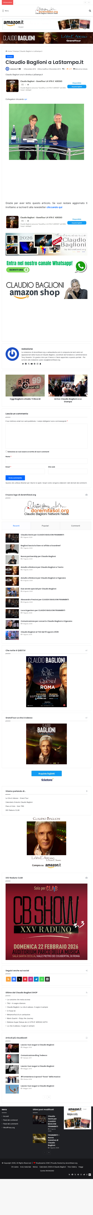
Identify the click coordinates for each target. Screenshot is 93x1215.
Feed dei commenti (10, 1124)
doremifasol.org (71, 1163)
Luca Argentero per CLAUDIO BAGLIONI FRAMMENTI (34, 2)
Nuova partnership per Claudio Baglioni (38, 556)
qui (25, 99)
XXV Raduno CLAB (12, 810)
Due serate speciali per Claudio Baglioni (38, 589)
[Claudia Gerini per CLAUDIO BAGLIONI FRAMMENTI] (12, 538)
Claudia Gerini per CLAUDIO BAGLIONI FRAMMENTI (42, 535)
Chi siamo (15, 1167)
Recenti (16, 526)
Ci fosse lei (11, 1011)
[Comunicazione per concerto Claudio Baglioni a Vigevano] (12, 624)
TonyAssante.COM (43, 1163)
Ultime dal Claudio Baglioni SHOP (21, 992)
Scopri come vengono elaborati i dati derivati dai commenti (65, 483)
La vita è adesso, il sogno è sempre (21, 1026)
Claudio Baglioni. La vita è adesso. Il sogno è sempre (27, 1007)
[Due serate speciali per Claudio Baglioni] (12, 592)
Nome (8, 456)
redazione (13, 69)
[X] (28, 363)
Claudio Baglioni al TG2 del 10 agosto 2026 (40, 632)
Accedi (6, 1116)
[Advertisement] (46, 180)
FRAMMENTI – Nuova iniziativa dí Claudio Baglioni (54, 1140)
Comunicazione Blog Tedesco (34, 1055)
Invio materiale (25, 1167)
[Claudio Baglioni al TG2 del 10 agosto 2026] (12, 635)
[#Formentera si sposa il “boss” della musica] (12, 1079)
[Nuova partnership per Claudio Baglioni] (12, 559)
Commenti (75, 526)
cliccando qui (54, 207)
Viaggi (80, 1167)
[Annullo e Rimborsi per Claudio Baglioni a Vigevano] (12, 581)
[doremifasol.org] (46, 10)
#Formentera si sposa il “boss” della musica (40, 1076)
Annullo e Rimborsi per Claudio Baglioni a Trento (42, 567)
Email (8, 467)
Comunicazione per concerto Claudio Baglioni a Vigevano (46, 621)
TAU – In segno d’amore (16, 1003)
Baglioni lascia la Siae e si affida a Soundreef (41, 545)
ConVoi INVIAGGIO (47, 1171)
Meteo (35, 1167)
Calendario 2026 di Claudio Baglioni (52, 1167)
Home (9, 51)
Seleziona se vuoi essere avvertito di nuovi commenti (28, 452)
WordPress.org (9, 1128)
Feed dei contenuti (10, 1120)
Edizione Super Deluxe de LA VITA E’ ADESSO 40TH (27, 1022)
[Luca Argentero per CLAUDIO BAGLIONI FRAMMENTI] (12, 613)
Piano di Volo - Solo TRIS (15, 806)
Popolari (45, 526)
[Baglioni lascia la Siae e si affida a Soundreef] (12, 548)
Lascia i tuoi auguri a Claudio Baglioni (37, 1045)
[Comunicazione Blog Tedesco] (12, 1058)
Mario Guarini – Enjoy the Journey (20, 1018)
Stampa (16, 51)
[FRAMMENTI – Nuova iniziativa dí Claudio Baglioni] (39, 1138)
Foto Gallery (72, 1167)
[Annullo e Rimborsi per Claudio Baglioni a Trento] (12, 570)
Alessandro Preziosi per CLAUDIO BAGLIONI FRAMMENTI (45, 599)
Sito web (51, 467)
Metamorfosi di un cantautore (18, 1015)
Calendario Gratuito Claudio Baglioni (19, 802)
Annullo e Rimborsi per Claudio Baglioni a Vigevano (43, 578)
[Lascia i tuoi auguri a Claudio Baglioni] (12, 1048)
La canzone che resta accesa (18, 1000)
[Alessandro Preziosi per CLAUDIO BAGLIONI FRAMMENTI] (12, 602)
